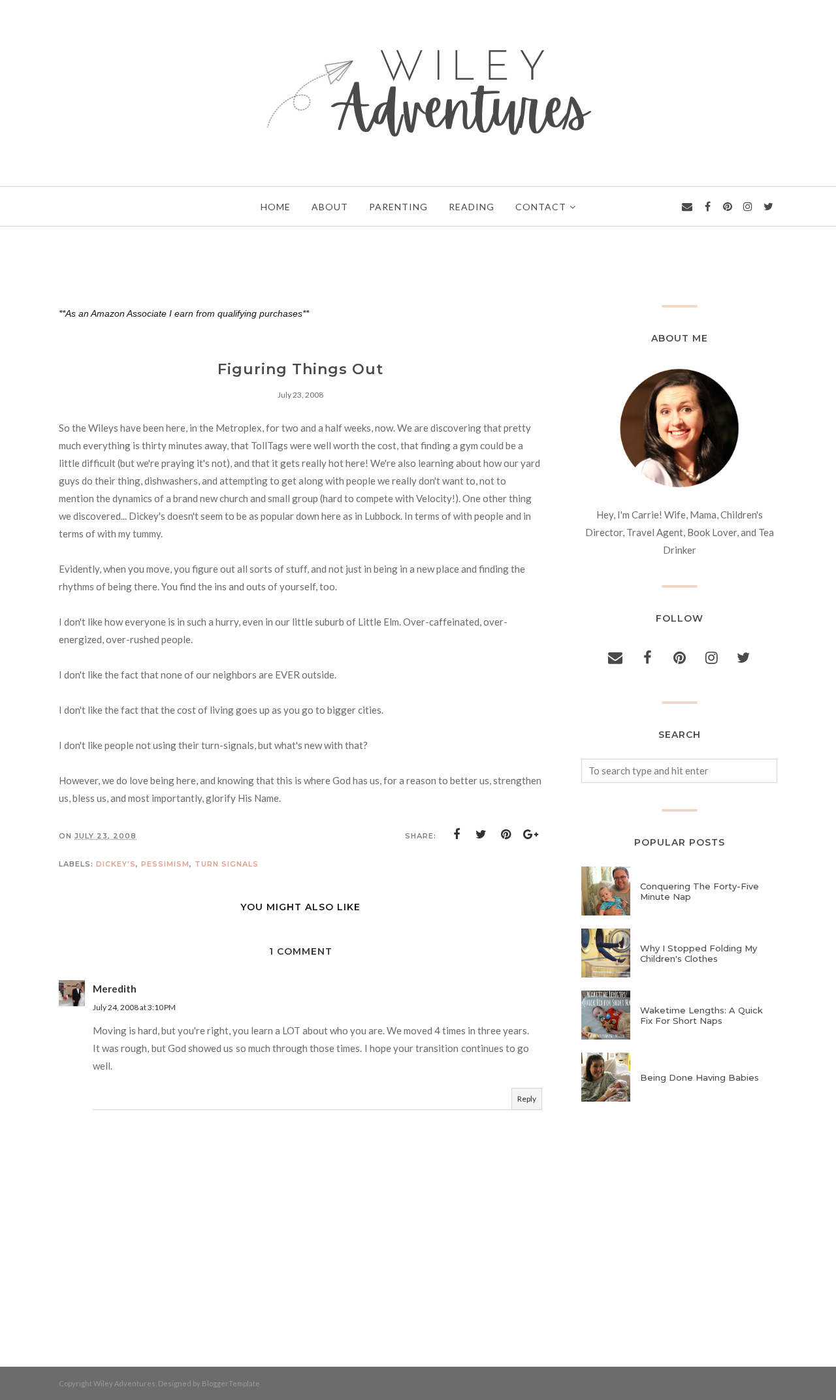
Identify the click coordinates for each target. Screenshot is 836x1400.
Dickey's (116, 863)
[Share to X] (481, 834)
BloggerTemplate (231, 1383)
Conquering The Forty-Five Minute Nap (699, 891)
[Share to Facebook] (456, 834)
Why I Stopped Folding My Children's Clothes (698, 953)
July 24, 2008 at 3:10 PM (134, 1007)
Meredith (115, 988)
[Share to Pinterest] (506, 834)
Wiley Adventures (124, 1383)
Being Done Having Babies (699, 1077)
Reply (526, 1099)
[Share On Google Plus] (531, 834)
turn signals (227, 863)
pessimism (165, 863)
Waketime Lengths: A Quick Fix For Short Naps (701, 1015)
